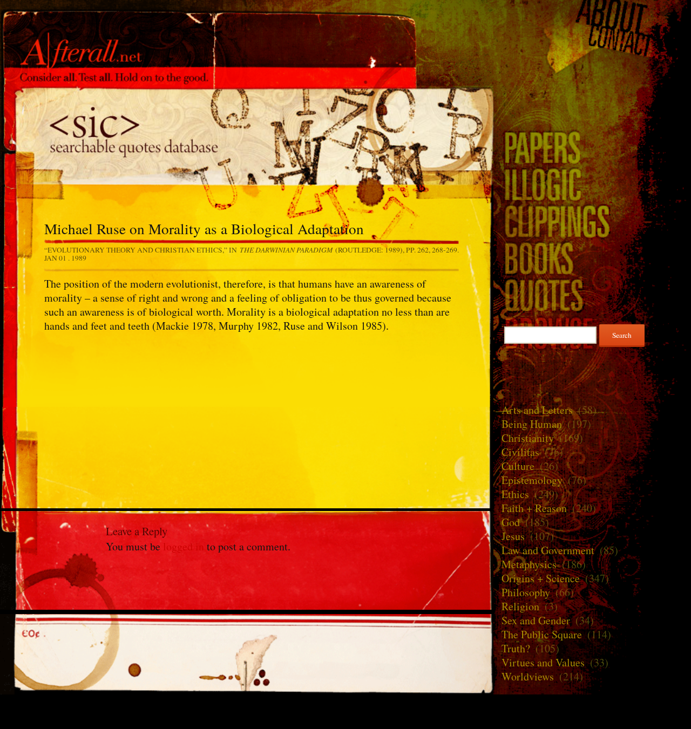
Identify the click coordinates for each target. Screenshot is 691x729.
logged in (183, 546)
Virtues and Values (543, 662)
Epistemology (532, 480)
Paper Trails (592, 147)
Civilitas (520, 452)
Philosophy (526, 592)
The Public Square (542, 634)
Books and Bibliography (592, 257)
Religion (520, 606)
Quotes (246, 135)
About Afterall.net (592, 15)
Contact (592, 41)
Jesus (513, 536)
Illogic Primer (592, 183)
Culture (518, 466)
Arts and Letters (537, 410)
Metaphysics (529, 564)
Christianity (528, 438)
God (511, 522)
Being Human (532, 424)
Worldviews (528, 676)
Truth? (516, 648)
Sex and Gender (536, 620)
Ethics (515, 494)
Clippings (592, 221)
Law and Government (548, 550)
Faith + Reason (534, 508)
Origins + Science (541, 578)
